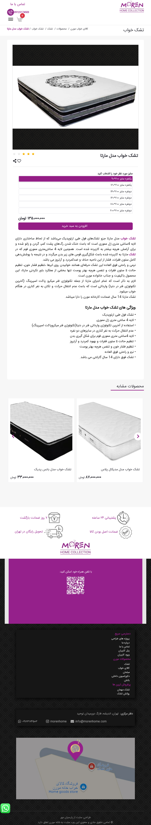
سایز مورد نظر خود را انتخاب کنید (115, 174)
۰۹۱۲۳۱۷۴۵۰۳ (29, 721)
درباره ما (126, 643)
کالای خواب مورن (79, 29)
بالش (127, 681)
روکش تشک (123, 694)
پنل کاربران (124, 651)
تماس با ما (124, 647)
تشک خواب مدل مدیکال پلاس (120, 469)
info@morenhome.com (91, 721)
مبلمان (126, 672)
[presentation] (13, 436)
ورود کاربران (124, 655)
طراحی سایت (83, 817)
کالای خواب (124, 668)
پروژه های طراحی (120, 639)
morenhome (58, 721)
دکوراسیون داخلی (120, 676)
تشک (132, 254)
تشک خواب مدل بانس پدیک (52, 469)
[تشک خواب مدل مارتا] (75, 97)
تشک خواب (127, 238)
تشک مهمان (123, 690)
